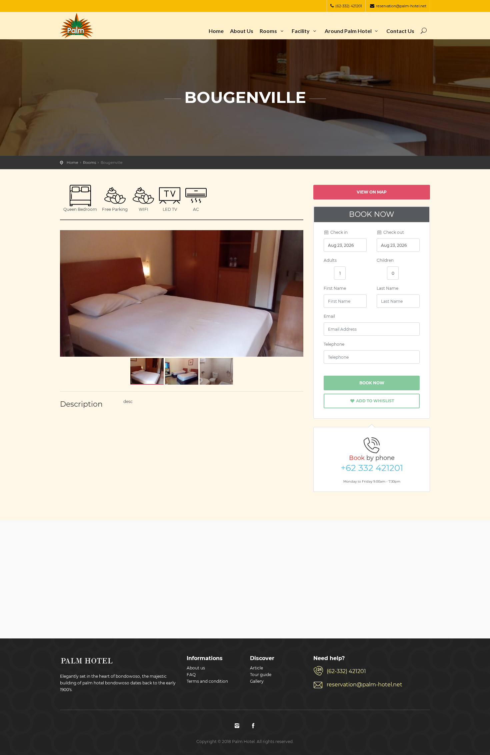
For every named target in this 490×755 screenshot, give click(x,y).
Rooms (269, 31)
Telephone (334, 344)
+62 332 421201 (372, 468)
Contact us (400, 31)
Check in (338, 232)
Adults (330, 260)
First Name (335, 288)
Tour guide (260, 674)
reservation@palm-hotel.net (401, 6)
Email (329, 316)
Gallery (257, 681)
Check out (393, 232)
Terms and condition (207, 681)
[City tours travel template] (76, 25)
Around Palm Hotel (349, 31)
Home (216, 31)
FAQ (191, 674)
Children (385, 260)
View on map (372, 191)
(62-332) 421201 (348, 6)
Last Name (387, 288)
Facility (301, 31)
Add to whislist (374, 400)
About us (241, 31)
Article (256, 667)
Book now (371, 382)
